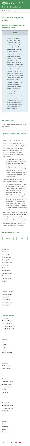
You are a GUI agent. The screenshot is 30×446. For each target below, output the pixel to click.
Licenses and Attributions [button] (10, 232)
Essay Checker (6, 305)
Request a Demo (6, 432)
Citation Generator (7, 323)
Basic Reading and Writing (11, 7)
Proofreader (5, 297)
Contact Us (5, 350)
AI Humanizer (5, 254)
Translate (4, 276)
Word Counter (6, 270)
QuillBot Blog (5, 411)
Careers (4, 344)
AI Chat (4, 281)
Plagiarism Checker (7, 321)
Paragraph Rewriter (7, 260)
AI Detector (5, 318)
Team (3, 342)
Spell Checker (6, 299)
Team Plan (5, 426)
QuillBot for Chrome (7, 366)
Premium (4, 424)
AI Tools (4, 389)
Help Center (5, 347)
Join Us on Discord (7, 352)
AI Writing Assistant (7, 408)
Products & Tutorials (7, 381)
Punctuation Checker (7, 302)
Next (22, 238)
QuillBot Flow (5, 268)
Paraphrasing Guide (7, 405)
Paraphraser (5, 252)
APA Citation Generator (8, 326)
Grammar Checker (7, 294)
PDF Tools (5, 392)
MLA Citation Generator (8, 329)
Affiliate (4, 429)
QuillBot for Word (6, 368)
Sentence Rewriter (7, 262)
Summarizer (5, 265)
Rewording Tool (6, 257)
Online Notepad (6, 278)
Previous (8, 238)
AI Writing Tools (6, 384)
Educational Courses (7, 387)
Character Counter (7, 273)
